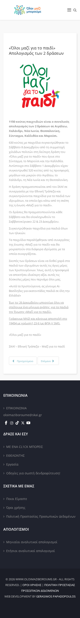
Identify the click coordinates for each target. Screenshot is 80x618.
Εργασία (12, 464)
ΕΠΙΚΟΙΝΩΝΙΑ (16, 408)
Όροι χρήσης (15, 507)
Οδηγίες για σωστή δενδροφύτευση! (33, 473)
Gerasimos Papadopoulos (56, 596)
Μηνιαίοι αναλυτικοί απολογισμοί (31, 542)
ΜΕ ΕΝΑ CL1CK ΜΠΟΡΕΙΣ (24, 447)
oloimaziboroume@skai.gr (22, 415)
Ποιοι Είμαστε (16, 499)
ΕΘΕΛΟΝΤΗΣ (15, 455)
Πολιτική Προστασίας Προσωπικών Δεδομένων (41, 516)
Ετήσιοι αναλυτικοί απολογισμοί (30, 551)
